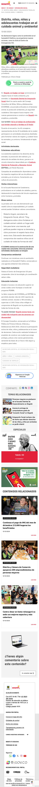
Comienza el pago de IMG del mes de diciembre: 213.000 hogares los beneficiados (19, 525)
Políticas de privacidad (18, 780)
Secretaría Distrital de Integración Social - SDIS (18, 350)
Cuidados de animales (10, 361)
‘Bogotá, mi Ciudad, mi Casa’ (14, 93)
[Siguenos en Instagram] (21, 756)
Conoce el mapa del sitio (14, 717)
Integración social (21, 8)
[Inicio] (6, 3)
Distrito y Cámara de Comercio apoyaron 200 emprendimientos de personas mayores (18, 570)
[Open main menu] (14, 3)
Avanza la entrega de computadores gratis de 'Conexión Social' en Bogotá (22, 410)
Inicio (3, 8)
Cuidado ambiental (22, 356)
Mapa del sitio (9, 780)
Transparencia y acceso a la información (15, 728)
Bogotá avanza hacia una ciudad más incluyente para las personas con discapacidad (17, 314)
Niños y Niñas (7, 356)
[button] (20, 388)
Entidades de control (12, 720)
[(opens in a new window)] (28, 388)
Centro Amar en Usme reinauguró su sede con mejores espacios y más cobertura (19, 614)
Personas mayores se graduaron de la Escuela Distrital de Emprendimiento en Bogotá (24, 401)
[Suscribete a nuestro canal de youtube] (25, 756)
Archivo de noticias (12, 724)
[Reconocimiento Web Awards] (26, 771)
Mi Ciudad (10, 8)
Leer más (33, 535)
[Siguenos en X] (17, 756)
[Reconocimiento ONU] (8, 771)
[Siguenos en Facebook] (10, 756)
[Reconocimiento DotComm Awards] (16, 771)
